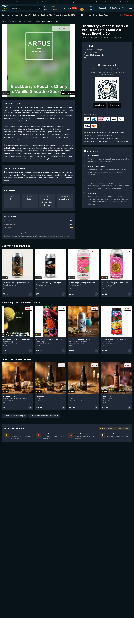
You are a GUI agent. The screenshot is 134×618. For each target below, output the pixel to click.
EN (106, 8)
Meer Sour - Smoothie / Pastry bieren (44, 416)
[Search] (40, 8)
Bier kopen (54, 8)
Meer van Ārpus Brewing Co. (14, 416)
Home (4, 21)
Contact (102, 8)
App (81, 8)
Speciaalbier (12, 21)
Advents (70, 8)
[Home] (5, 8)
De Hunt (45, 8)
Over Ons (91, 8)
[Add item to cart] (30, 294)
